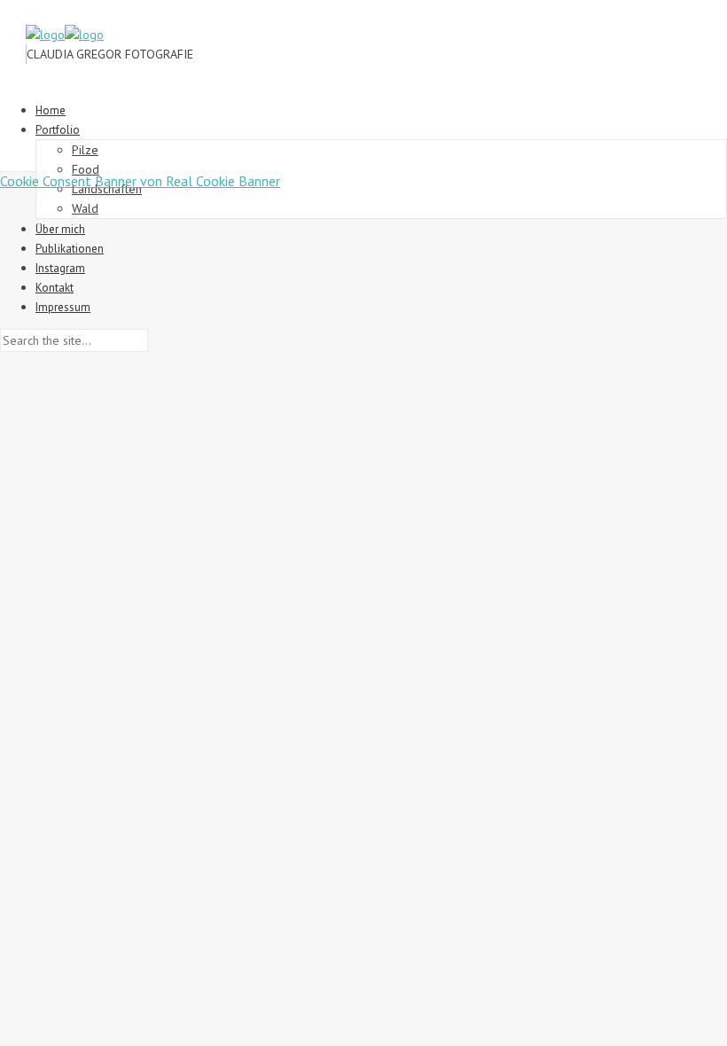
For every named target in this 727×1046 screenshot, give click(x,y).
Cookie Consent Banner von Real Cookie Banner (140, 181)
